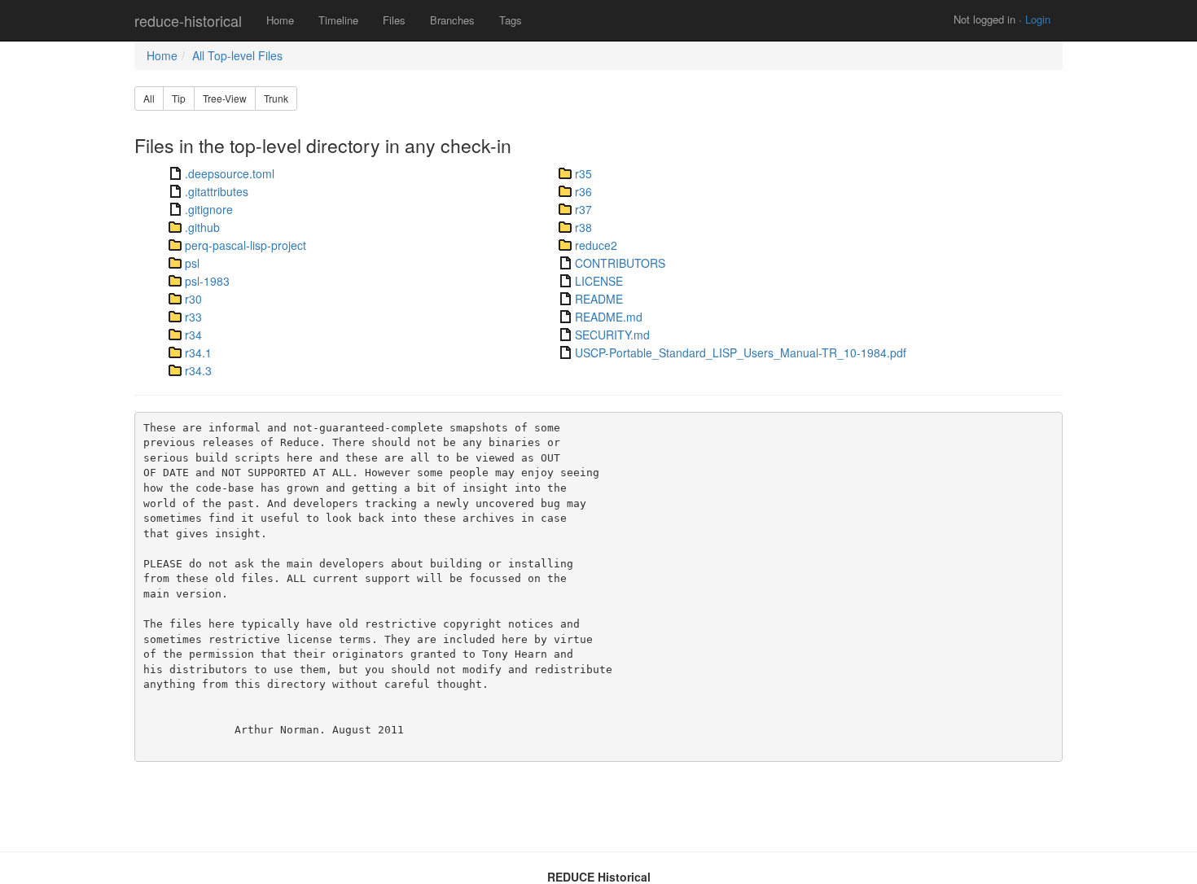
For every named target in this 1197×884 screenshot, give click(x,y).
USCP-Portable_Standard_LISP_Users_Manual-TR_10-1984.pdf (740, 352)
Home (280, 20)
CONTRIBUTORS (620, 263)
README (599, 299)
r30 (193, 299)
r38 (583, 227)
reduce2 (596, 245)
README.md (608, 317)
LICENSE (599, 281)
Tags (510, 20)
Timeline (338, 20)
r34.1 (198, 352)
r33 (193, 317)
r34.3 (198, 370)
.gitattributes (216, 191)
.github (202, 227)
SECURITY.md (612, 334)
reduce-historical (188, 20)
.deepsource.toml (229, 173)
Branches (452, 20)
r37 (583, 209)
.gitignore (209, 209)
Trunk (276, 98)
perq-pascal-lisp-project (245, 245)
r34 (193, 334)
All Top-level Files (237, 55)
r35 (583, 173)
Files (394, 20)
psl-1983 (207, 281)
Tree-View (225, 98)
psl (192, 263)
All (149, 98)
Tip (179, 98)
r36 (583, 191)
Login (1037, 19)
